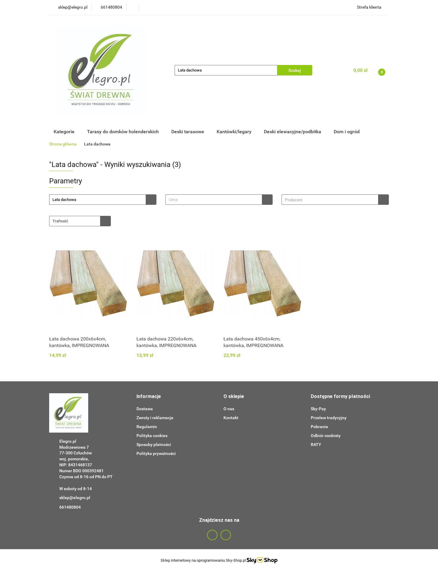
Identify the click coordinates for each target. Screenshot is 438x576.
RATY (316, 444)
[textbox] (214, 199)
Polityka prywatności (156, 453)
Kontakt (230, 417)
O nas (228, 408)
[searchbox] (331, 200)
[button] (148, 397)
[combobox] (219, 199)
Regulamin (146, 426)
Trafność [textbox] (60, 221)
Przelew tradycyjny (329, 417)
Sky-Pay (318, 408)
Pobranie (319, 426)
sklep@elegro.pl (74, 497)
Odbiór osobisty (326, 435)
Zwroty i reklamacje (154, 417)
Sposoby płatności (153, 444)
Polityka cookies (151, 435)
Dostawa (144, 408)
